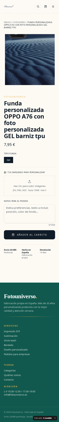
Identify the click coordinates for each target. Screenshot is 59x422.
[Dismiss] (55, 418)
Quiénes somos (12, 375)
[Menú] (53, 6)
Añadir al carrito (32, 234)
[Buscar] (38, 6)
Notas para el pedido (16, 201)
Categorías (19, 22)
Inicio (7, 22)
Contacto (9, 379)
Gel (8, 159)
